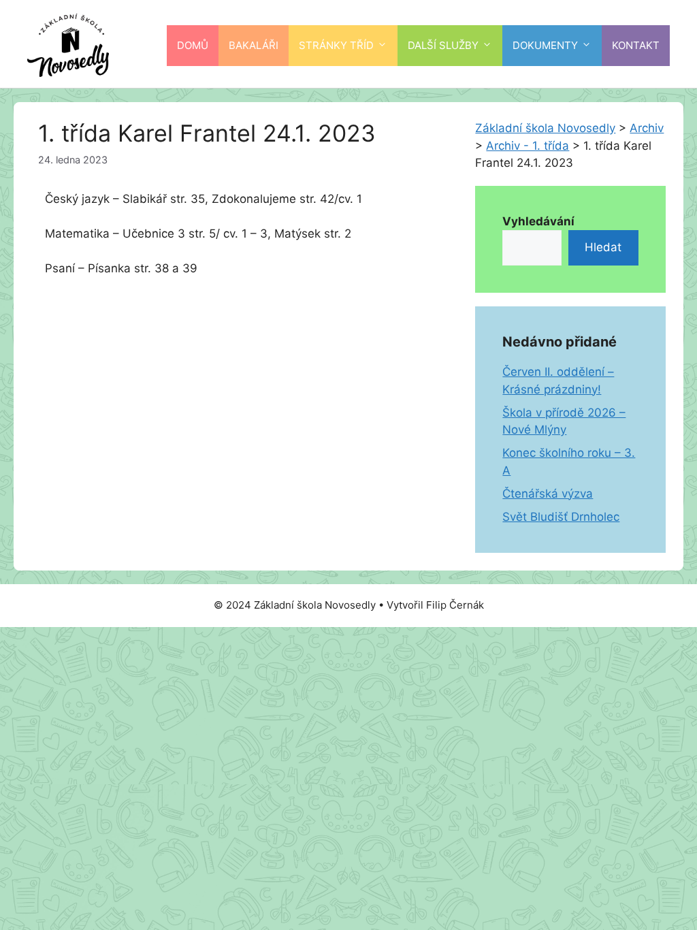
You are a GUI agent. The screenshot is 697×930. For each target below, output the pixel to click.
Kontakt (636, 45)
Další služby (443, 45)
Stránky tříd (336, 45)
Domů (192, 45)
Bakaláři (253, 45)
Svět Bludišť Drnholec (560, 517)
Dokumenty (545, 45)
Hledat (603, 247)
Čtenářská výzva (547, 493)
